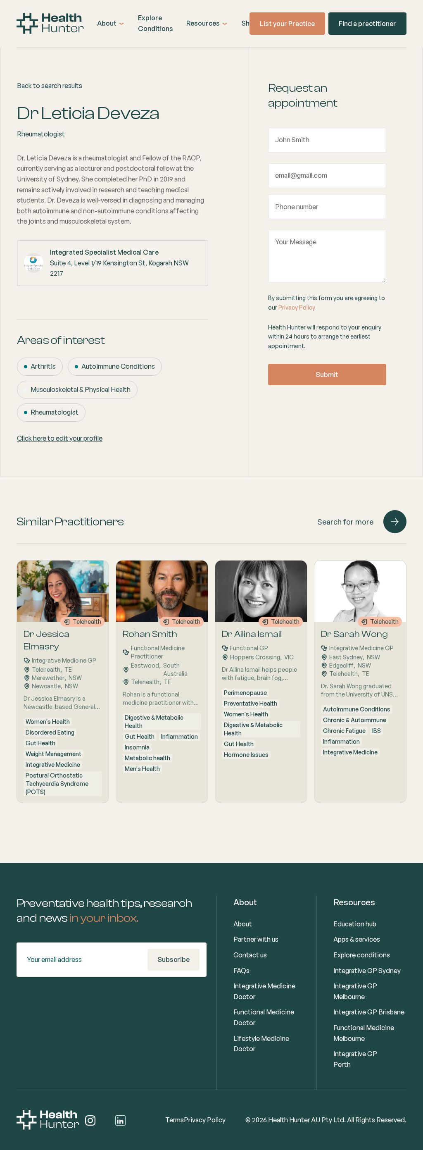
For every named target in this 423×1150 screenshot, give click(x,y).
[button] (111, 23)
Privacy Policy (296, 307)
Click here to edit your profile (59, 438)
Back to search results (49, 85)
